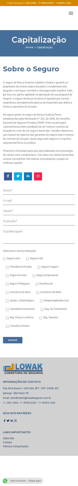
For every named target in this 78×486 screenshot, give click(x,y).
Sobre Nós (8, 438)
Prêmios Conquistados (15, 446)
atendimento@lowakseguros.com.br (30, 398)
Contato (7, 442)
